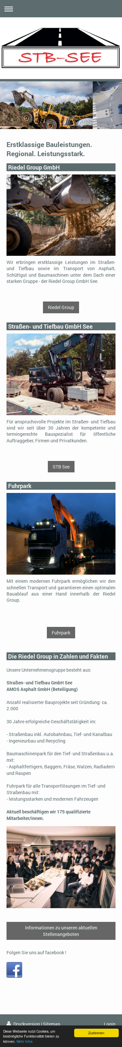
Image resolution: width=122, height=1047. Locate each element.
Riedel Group (61, 307)
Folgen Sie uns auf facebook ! (36, 952)
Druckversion (26, 1024)
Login (109, 1024)
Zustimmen (96, 1032)
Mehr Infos (25, 1041)
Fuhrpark (61, 633)
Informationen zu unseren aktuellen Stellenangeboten (61, 930)
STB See (61, 467)
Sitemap (51, 1024)
